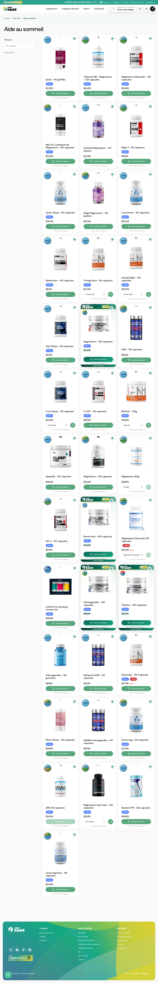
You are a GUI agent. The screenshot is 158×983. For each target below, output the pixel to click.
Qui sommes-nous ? (46, 933)
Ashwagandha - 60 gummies (56, 676)
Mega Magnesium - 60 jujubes (96, 214)
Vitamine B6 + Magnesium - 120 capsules (98, 78)
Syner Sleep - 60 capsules (60, 212)
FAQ (79, 952)
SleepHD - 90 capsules (58, 476)
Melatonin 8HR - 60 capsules (94, 676)
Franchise (43, 940)
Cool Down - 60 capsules (135, 212)
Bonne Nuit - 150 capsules (98, 536)
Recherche (82, 933)
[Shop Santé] (10, 9)
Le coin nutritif (122, 940)
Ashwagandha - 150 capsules (94, 603)
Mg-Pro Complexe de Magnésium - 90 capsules (60, 146)
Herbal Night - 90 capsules (131, 279)
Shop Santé (30, 973)
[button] (122, 9)
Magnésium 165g (130, 476)
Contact (81, 959)
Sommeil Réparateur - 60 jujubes (97, 149)
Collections (16, 18)
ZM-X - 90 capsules (57, 541)
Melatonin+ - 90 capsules (60, 280)
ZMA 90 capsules (55, 807)
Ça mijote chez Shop (124, 937)
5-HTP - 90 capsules (95, 411)
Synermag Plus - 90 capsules (56, 874)
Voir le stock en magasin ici (61, 98)
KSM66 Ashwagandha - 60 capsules (98, 741)
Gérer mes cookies (132, 973)
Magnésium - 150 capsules (98, 341)
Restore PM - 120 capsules (135, 807)
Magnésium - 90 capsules (98, 476)
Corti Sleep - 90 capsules (60, 411)
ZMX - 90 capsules (131, 349)
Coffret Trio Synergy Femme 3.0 (57, 608)
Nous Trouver (83, 956)
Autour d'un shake (123, 933)
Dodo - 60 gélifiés (55, 79)
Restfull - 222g (129, 411)
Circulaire (120, 944)
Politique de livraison (85, 948)
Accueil (7, 18)
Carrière (42, 937)
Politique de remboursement (88, 944)
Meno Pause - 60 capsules (60, 739)
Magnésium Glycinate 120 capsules (135, 540)
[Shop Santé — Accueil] (16, 929)
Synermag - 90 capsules (134, 739)
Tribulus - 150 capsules (134, 605)
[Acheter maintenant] (110, 294)
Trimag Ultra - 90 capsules (98, 280)
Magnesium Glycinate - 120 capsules (98, 806)
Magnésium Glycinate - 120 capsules (136, 78)
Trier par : (8, 40)
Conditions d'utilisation (86, 940)
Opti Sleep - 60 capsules (59, 346)
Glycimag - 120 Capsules (134, 674)
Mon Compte (83, 937)
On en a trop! (122, 948)
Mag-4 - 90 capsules (133, 147)
